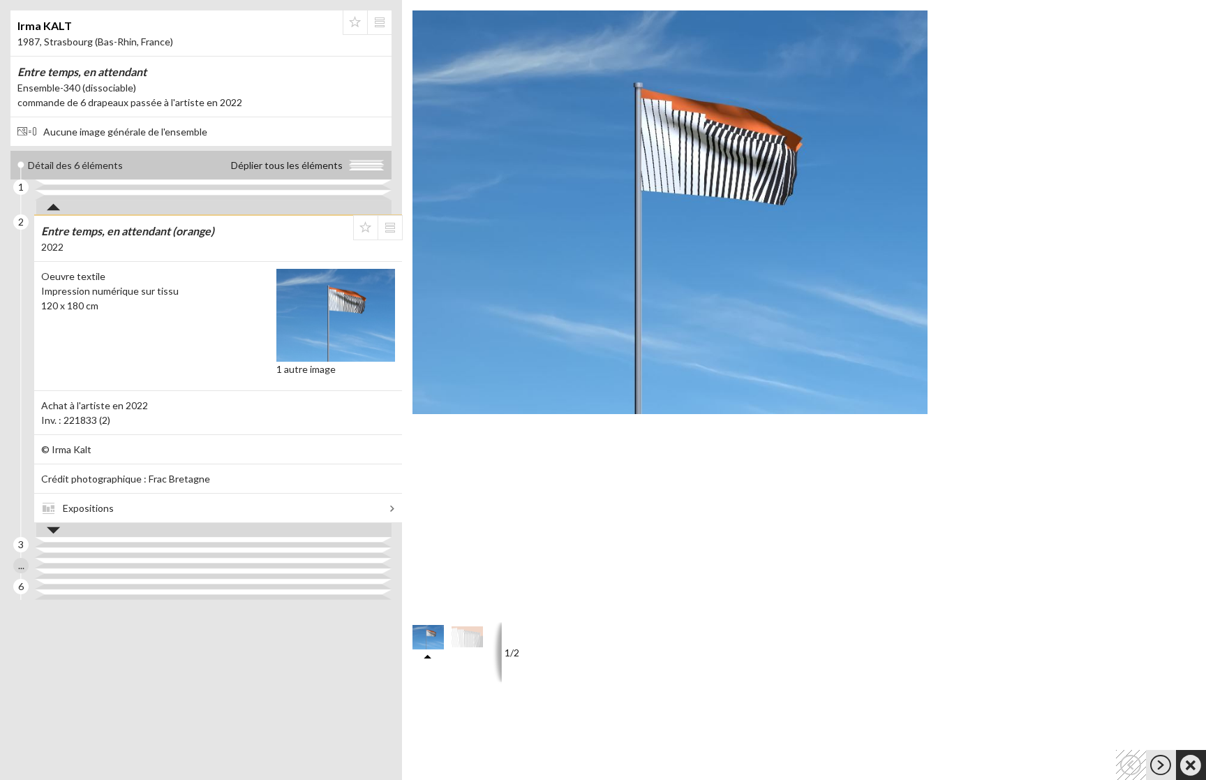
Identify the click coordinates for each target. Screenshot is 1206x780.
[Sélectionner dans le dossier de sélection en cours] (355, 22)
